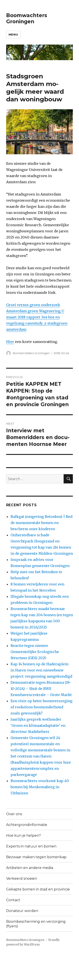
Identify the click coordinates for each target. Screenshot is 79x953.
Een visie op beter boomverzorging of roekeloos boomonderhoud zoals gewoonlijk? (41, 707)
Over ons (14, 814)
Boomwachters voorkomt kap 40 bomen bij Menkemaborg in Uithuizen (40, 787)
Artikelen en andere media (29, 868)
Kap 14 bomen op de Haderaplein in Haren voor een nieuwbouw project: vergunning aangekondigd (41, 670)
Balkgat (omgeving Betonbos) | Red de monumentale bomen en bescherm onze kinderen (41, 522)
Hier (10, 341)
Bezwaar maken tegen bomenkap (36, 857)
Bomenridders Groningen (31, 353)
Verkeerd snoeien (21, 878)
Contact (13, 900)
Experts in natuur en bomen (31, 846)
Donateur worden (22, 911)
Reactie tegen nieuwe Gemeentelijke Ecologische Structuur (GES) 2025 (35, 651)
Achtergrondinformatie (26, 825)
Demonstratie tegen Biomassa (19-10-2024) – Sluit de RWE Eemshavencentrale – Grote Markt (41, 688)
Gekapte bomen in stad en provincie (38, 889)
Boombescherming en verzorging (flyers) (36, 923)
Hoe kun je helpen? (23, 835)
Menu (13, 34)
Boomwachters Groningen (26, 18)
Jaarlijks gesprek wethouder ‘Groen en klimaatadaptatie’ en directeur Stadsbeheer (38, 725)
